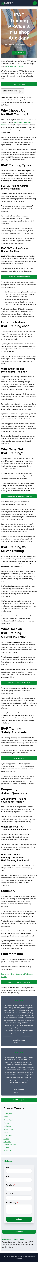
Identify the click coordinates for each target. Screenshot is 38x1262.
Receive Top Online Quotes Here (19, 682)
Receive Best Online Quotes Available (19, 496)
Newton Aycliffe (21, 974)
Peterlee (6, 1138)
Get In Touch (19, 1231)
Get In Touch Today (19, 84)
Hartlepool (7, 1151)
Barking (4, 976)
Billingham (7, 1141)
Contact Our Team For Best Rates (19, 276)
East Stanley (8, 1135)
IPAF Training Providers (14, 66)
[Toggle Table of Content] (20, 91)
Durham (30, 974)
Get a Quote (18, 52)
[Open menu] (35, 3)
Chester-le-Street (9, 1129)
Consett (6, 1132)
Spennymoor (5, 974)
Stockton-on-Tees (10, 1144)
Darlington (7, 1126)
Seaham (6, 1148)
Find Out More (19, 758)
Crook (13, 974)
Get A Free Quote (19, 1100)
